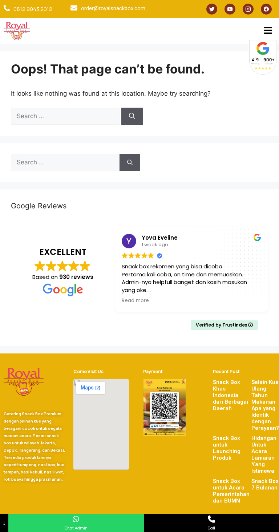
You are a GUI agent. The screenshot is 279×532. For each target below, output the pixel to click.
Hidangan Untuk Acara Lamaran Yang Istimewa (263, 454)
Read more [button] (135, 300)
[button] (268, 31)
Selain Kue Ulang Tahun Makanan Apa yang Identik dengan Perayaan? (265, 405)
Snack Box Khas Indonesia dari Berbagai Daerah (230, 395)
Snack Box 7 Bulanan (265, 484)
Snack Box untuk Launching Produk (226, 448)
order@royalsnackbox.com (113, 8)
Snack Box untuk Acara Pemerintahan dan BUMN (231, 491)
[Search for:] (66, 116)
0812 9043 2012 (32, 9)
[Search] (132, 116)
